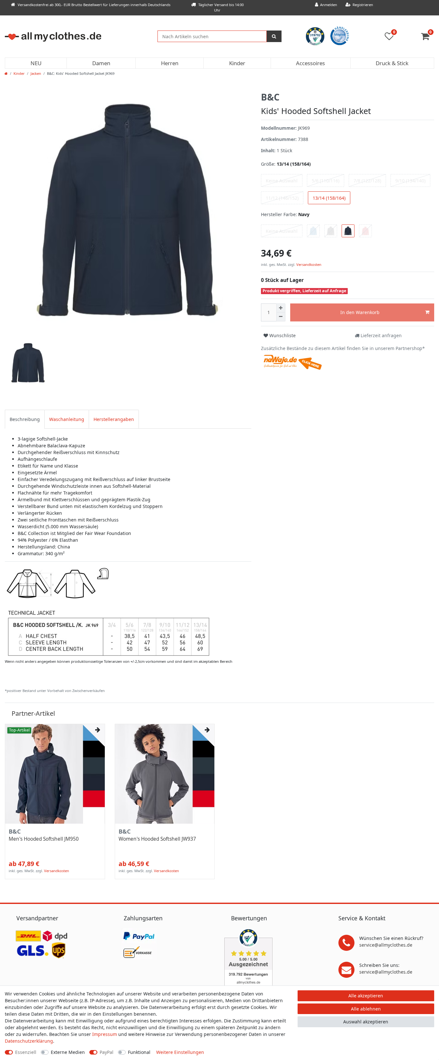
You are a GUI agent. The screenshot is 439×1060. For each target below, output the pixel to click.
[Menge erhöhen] (280, 307)
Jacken (36, 73)
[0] (427, 38)
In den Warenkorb (360, 312)
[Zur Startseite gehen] (6, 73)
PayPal (106, 1052)
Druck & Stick (392, 63)
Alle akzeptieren (365, 996)
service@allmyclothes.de (385, 945)
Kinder (237, 63)
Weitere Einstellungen (180, 1052)
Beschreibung (25, 419)
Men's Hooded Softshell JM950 (44, 839)
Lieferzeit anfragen (380, 335)
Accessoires (310, 63)
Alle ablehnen (366, 1009)
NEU (36, 63)
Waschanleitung (66, 419)
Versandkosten (308, 264)
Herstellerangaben (114, 419)
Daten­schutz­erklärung (29, 1041)
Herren (169, 63)
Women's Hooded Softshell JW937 (157, 839)
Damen (101, 63)
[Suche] (274, 36)
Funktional (139, 1052)
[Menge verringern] (280, 316)
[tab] (25, 419)
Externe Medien (68, 1052)
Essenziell (25, 1052)
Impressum (104, 1034)
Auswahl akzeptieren (365, 1022)
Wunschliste (282, 335)
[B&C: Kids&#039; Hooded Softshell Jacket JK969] (108, 612)
